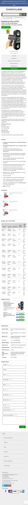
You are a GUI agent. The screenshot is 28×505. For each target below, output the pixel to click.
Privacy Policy (7, 465)
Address (6, 384)
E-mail (6, 374)
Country (6, 404)
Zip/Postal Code (8, 399)
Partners (6, 442)
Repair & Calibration (8, 437)
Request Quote (14, 68)
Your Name (7, 364)
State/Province (7, 394)
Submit (22, 426)
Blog (5, 447)
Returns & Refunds (8, 461)
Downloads (14, 58)
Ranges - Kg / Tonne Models (14, 61)
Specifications (14, 66)
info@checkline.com (9, 483)
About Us (6, 451)
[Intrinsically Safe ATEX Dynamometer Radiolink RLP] (14, 40)
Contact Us (6, 456)
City (5, 389)
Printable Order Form (14, 493)
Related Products (14, 63)
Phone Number (7, 379)
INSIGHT (5, 312)
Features (14, 55)
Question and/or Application (10, 415)
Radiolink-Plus (6, 302)
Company (4, 369)
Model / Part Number (9, 410)
